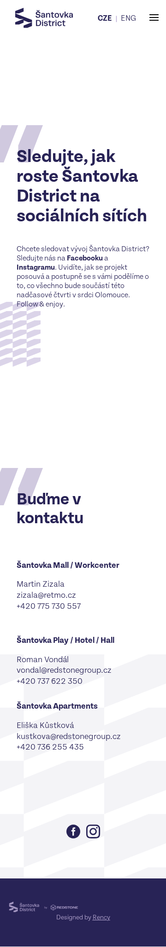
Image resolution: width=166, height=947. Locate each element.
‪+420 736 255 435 (50, 747)
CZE (105, 18)
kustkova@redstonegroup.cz (69, 736)
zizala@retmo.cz (46, 595)
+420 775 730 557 (49, 606)
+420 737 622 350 (50, 681)
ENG (128, 18)
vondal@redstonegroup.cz (64, 670)
